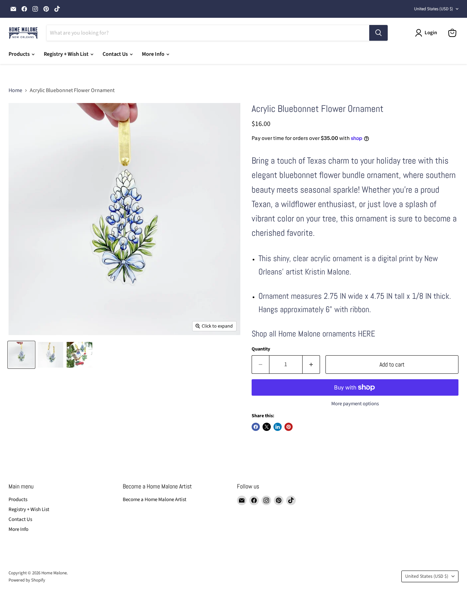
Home (15, 90)
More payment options (355, 404)
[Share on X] (267, 427)
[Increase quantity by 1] (311, 364)
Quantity (261, 349)
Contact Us (116, 54)
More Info (153, 54)
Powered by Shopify (27, 580)
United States (433, 9)
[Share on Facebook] (256, 427)
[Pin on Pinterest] (288, 427)
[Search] (378, 33)
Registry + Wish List (67, 54)
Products (20, 54)
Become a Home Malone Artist (154, 499)
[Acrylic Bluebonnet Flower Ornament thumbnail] (50, 354)
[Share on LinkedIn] (277, 427)
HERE (366, 333)
